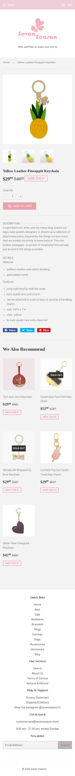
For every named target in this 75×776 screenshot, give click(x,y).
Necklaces (37, 619)
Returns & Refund (37, 683)
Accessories (37, 644)
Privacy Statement (37, 697)
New (37, 609)
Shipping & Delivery (37, 702)
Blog (37, 654)
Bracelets (37, 624)
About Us (37, 673)
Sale (37, 614)
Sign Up (65, 745)
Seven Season (39, 769)
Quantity (8, 190)
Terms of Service (37, 678)
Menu (11, 4)
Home (6, 62)
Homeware (37, 649)
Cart (69, 4)
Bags (37, 639)
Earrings (37, 634)
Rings (37, 629)
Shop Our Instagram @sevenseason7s (37, 707)
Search (37, 668)
